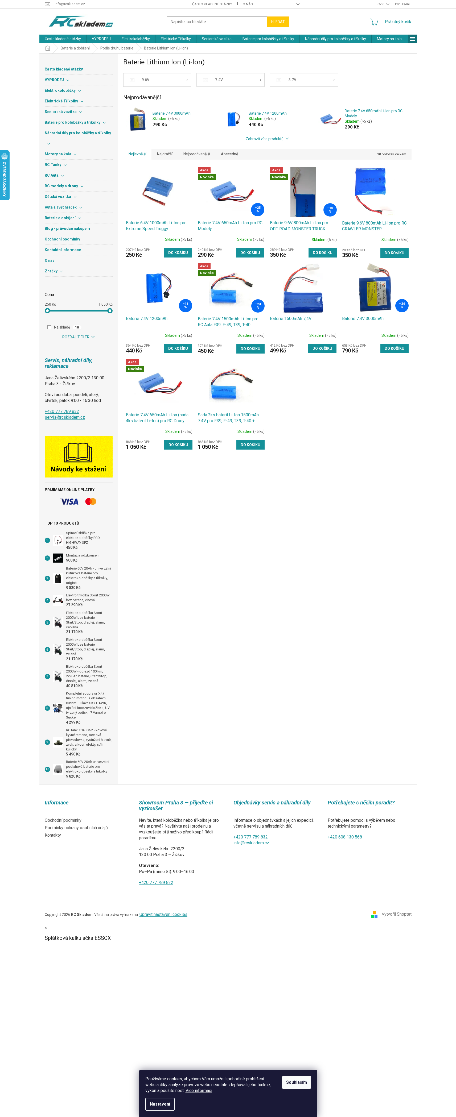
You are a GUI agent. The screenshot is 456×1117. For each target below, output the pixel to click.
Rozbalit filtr (75, 337)
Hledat (278, 22)
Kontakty (53, 835)
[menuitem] (62, 39)
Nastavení (160, 1104)
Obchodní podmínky (63, 820)
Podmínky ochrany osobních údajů (76, 827)
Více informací (199, 1090)
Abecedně (229, 154)
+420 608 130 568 (345, 837)
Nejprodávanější (196, 154)
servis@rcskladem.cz (65, 417)
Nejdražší (164, 154)
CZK (381, 4)
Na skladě (66, 327)
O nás (248, 4)
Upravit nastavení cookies (163, 914)
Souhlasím (296, 1082)
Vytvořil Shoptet (397, 914)
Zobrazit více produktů (265, 139)
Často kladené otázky (212, 4)
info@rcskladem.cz (251, 842)
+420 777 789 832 (62, 411)
